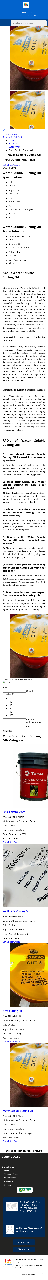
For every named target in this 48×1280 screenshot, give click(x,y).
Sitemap (7, 1185)
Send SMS (26, 1249)
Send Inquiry (12, 134)
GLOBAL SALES (26, 13)
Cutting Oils (14, 146)
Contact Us (9, 1181)
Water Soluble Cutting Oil (18, 1110)
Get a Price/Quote (11, 165)
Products (13, 143)
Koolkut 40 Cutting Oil (16, 911)
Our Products (10, 1177)
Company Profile (11, 1174)
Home (11, 140)
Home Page (9, 1170)
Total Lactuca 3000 (14, 811)
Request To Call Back (12, 137)
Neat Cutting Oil (12, 1011)
